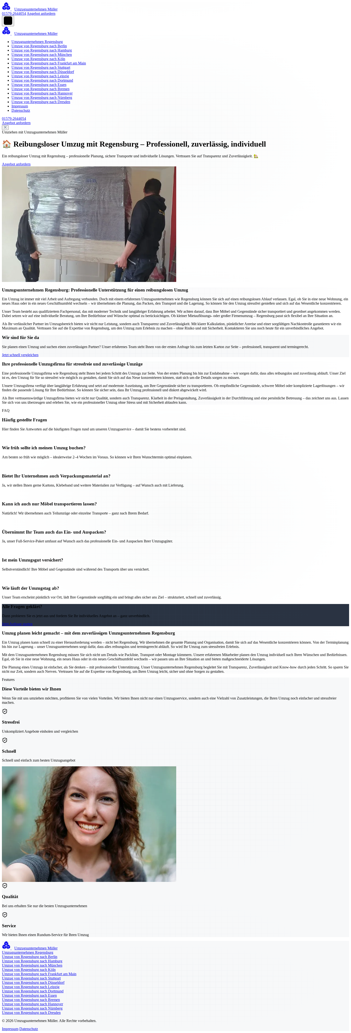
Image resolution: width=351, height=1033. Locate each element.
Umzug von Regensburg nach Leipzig (40, 76)
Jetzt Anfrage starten (17, 624)
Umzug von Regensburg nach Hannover (42, 93)
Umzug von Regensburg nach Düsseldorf (42, 72)
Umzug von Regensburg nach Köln (38, 59)
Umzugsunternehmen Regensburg (37, 42)
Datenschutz (20, 110)
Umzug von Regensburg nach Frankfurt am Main (48, 63)
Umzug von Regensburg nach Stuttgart (40, 67)
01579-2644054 (14, 13)
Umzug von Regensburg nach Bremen (40, 89)
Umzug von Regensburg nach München (41, 55)
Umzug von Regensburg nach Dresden (40, 102)
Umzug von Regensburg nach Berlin (39, 46)
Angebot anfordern (41, 13)
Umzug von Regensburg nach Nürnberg (41, 97)
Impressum (19, 106)
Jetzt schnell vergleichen (20, 355)
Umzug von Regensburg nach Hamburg (41, 50)
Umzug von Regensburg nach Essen (38, 85)
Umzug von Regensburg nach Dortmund (42, 80)
